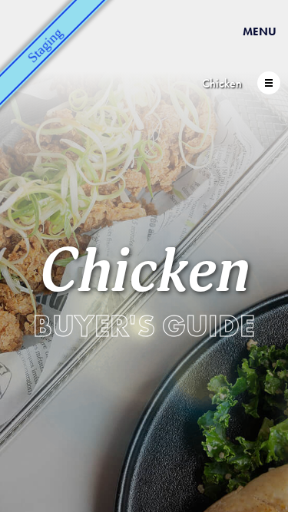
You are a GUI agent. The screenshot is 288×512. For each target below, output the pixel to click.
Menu (259, 31)
